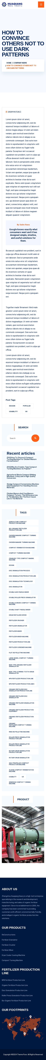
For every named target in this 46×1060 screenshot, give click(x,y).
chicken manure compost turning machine (22, 536)
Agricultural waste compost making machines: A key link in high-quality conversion (21, 476)
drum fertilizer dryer (17, 615)
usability (13, 411)
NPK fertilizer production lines (21, 684)
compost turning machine (19, 553)
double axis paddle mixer (19, 592)
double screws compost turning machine (22, 603)
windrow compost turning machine (20, 782)
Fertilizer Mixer (7, 950)
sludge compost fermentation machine (21, 770)
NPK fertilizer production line (21, 678)
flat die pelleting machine (19, 653)
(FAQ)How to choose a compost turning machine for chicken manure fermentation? (21, 459)
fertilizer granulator (18, 626)
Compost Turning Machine (12, 960)
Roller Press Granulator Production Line (17, 995)
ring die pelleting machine (19, 732)
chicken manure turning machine (22, 542)
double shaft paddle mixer (19, 610)
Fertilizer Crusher (8, 945)
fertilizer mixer (15, 631)
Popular (26, 406)
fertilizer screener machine (20, 647)
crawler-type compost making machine (21, 559)
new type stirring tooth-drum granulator (21, 672)
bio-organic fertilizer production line (18, 529)
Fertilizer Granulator (9, 940)
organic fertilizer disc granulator (18, 697)
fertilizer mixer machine (18, 636)
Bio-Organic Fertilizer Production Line (16, 1001)
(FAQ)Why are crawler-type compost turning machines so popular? (22, 468)
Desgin (12, 406)
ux (26, 411)
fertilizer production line (19, 642)
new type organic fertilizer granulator (20, 665)
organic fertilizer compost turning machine (20, 725)
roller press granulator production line (19, 744)
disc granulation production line (22, 576)
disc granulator (15, 587)
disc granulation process (19, 571)
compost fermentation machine (22, 548)
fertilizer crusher (16, 620)
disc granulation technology (21, 581)
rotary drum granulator (19, 758)
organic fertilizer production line (21, 717)
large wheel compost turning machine (21, 658)
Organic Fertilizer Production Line (15, 985)
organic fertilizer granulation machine (21, 703)
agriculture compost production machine (18, 522)
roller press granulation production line (19, 738)
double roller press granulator (22, 597)
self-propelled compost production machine (19, 763)
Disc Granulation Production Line (14, 990)
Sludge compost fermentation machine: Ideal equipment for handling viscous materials (23, 485)
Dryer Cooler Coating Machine (13, 955)
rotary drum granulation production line (19, 751)
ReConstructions (8, 935)
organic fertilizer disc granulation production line (20, 690)
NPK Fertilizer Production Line (13, 980)
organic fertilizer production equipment (21, 710)
